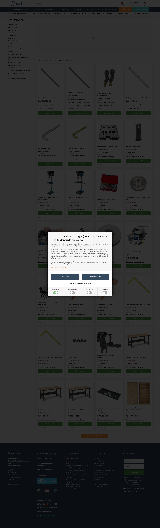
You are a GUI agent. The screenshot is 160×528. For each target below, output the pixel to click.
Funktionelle (89, 289)
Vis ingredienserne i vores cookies (80, 283)
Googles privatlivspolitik (58, 267)
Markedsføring (72, 289)
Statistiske (105, 289)
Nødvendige (55, 289)
